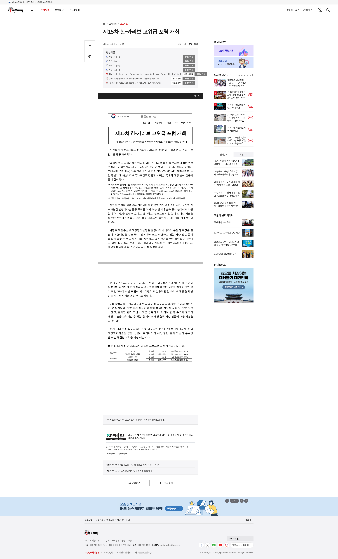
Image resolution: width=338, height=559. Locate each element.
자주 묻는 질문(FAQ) (143, 552)
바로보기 (187, 74)
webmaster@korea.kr (170, 544)
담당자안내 (122, 453)
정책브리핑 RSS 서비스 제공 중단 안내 (112, 520)
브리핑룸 (45, 10)
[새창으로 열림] (190, 44)
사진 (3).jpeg (114, 61)
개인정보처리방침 (91, 552)
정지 (242, 501)
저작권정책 (111, 453)
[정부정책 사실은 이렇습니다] (233, 62)
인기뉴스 (224, 154)
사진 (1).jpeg (114, 70)
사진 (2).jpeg (114, 65)
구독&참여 (74, 10)
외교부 (120, 43)
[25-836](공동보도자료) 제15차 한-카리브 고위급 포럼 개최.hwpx (135, 83)
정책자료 (59, 10)
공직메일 (306, 10)
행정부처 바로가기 (240, 545)
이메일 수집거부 (124, 552)
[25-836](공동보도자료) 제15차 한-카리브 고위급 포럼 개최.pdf (134, 78)
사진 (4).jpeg (114, 57)
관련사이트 (234, 538)
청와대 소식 (292, 10)
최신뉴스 (244, 154)
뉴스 (33, 10)
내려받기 (187, 56)
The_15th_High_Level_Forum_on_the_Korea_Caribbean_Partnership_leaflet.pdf (145, 74)
